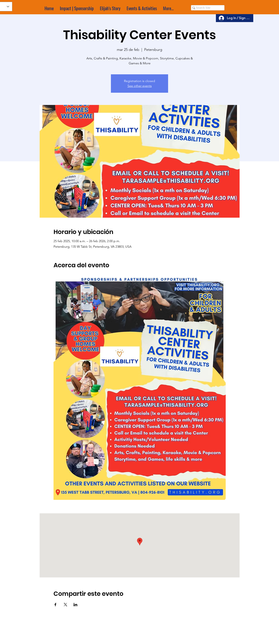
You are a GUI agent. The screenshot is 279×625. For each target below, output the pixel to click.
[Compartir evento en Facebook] (55, 604)
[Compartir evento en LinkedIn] (75, 604)
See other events (139, 86)
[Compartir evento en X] (65, 604)
